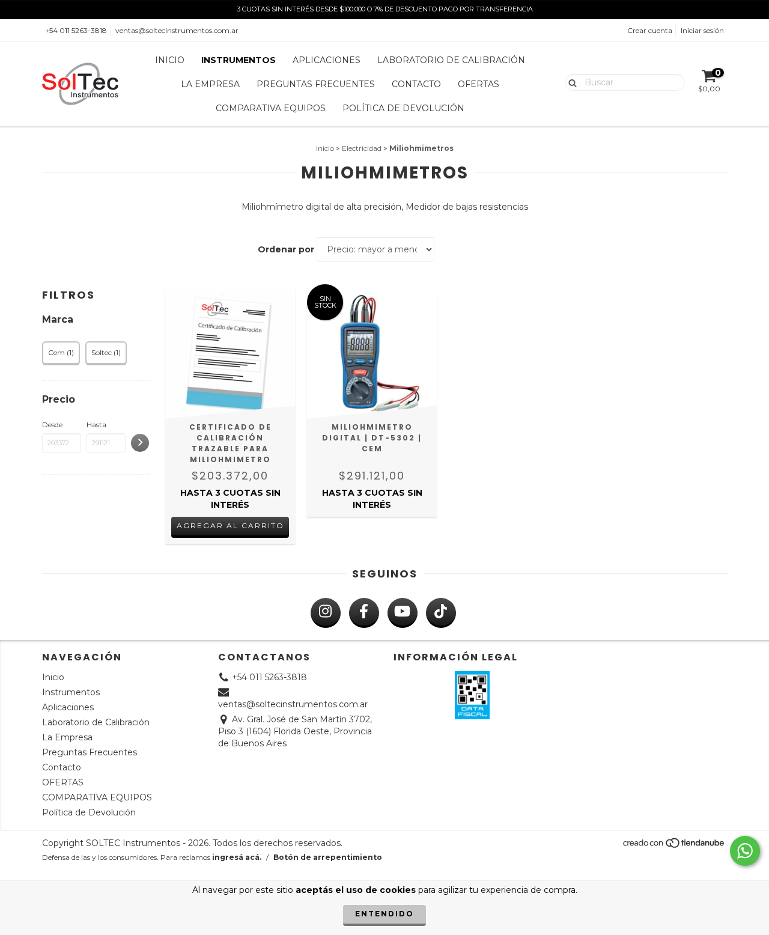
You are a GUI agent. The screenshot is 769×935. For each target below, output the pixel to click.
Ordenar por (286, 249)
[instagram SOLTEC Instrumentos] (326, 613)
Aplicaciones (326, 60)
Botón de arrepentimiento (327, 857)
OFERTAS (478, 84)
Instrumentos (238, 60)
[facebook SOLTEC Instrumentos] (364, 613)
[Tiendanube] (674, 846)
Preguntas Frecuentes (316, 84)
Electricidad (361, 148)
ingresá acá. (236, 857)
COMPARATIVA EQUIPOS (271, 108)
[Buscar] (570, 82)
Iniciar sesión (702, 30)
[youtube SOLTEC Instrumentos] (403, 613)
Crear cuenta (649, 30)
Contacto (416, 84)
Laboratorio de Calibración (451, 60)
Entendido (384, 913)
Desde (52, 424)
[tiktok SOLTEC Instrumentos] (441, 613)
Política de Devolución (403, 108)
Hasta (96, 424)
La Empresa (210, 84)
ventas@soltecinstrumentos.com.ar (177, 30)
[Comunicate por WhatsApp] (745, 851)
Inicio (169, 60)
